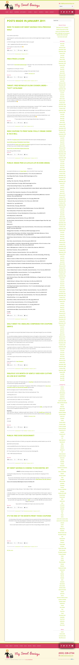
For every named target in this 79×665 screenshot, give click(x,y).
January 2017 (62, 197)
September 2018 (62, 157)
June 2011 (62, 329)
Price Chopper (62, 550)
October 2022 (62, 77)
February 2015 (62, 242)
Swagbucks (62, 603)
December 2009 (62, 364)
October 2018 (62, 155)
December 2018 (62, 151)
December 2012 (62, 293)
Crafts (62, 436)
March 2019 (62, 146)
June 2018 (62, 163)
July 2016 (62, 209)
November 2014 (62, 248)
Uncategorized (17, 80)
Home (6, 12)
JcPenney (62, 509)
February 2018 (62, 171)
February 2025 (62, 47)
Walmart (62, 623)
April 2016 (62, 214)
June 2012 (62, 305)
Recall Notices (62, 562)
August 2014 (62, 254)
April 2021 (62, 96)
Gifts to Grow (62, 481)
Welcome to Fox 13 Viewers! (62, 27)
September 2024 (62, 51)
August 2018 (62, 159)
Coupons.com (16, 139)
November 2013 (62, 272)
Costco (62, 420)
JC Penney (62, 505)
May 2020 (62, 118)
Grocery (62, 487)
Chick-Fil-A (62, 416)
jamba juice (62, 501)
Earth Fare (62, 457)
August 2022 (62, 79)
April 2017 (62, 191)
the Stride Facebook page (20, 64)
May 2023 (62, 69)
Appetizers (62, 394)
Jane (62, 503)
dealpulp (25, 430)
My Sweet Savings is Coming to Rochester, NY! (28, 468)
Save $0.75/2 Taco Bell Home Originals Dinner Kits (18, 148)
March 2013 (62, 287)
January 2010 (62, 362)
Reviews (62, 573)
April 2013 (62, 285)
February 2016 (62, 218)
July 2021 (62, 92)
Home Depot (62, 495)
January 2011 (62, 338)
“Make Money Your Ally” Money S (43, 479)
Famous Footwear (62, 471)
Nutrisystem (62, 538)
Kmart (62, 514)
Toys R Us (62, 611)
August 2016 (62, 207)
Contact (52, 12)
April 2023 (62, 71)
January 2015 (62, 244)
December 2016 (62, 199)
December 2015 (62, 222)
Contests (62, 418)
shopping (62, 581)
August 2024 (62, 53)
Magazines (62, 528)
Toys (62, 609)
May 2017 (62, 189)
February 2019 (62, 148)
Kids (62, 512)
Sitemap (26, 659)
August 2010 (62, 348)
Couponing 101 (62, 430)
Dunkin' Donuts (62, 455)
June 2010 (62, 352)
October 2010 (62, 344)
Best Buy (62, 406)
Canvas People (62, 414)
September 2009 (62, 370)
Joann (62, 510)
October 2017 (62, 179)
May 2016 (62, 212)
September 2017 (62, 181)
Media (46, 12)
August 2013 (62, 277)
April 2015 (62, 238)
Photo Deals (62, 544)
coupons (62, 432)
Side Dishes (62, 583)
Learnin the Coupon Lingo (62, 520)
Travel (62, 613)
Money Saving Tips (62, 532)
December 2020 (62, 104)
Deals (62, 444)
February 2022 (62, 83)
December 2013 (62, 270)
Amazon (62, 386)
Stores (30, 12)
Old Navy (62, 540)
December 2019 (62, 128)
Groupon (62, 491)
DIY (62, 451)
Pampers (62, 542)
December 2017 (62, 175)
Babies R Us (62, 398)
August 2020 (62, 112)
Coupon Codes (62, 424)
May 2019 (62, 142)
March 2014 (62, 264)
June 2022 (62, 81)
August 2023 (62, 65)
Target (25, 126)
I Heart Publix (23, 171)
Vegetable (62, 617)
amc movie (62, 390)
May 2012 (62, 307)
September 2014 (62, 252)
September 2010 (62, 346)
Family (62, 469)
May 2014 (62, 260)
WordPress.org (62, 637)
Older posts (10, 550)
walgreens (62, 621)
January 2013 (62, 291)
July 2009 (62, 374)
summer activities (62, 599)
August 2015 (62, 230)
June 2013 (62, 281)
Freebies (25, 80)
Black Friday (62, 408)
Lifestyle (62, 522)
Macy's (62, 526)
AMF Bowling (62, 392)
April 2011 (62, 333)
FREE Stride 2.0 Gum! (16, 59)
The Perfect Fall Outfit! (62, 36)
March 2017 (62, 193)
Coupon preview (62, 426)
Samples (62, 577)
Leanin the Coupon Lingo (62, 518)
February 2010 (62, 360)
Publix (25, 463)
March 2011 (62, 334)
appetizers (62, 396)
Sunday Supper (62, 601)
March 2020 (62, 122)
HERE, (41, 406)
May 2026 (62, 43)
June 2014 (62, 258)
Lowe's (62, 524)
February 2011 (62, 336)
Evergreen (62, 465)
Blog (35, 12)
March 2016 (62, 216)
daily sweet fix (26, 368)
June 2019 (62, 140)
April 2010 (62, 356)
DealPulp (31, 382)
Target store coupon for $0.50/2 (22, 144)
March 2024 (62, 59)
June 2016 (62, 210)
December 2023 (62, 61)
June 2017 (62, 187)
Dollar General (62, 453)
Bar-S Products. (19, 361)
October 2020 (62, 108)
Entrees (62, 463)
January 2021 (62, 102)
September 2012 (62, 299)
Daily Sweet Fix (62, 440)
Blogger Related (62, 412)
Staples (62, 591)
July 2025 (62, 45)
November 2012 (62, 295)
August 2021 (62, 90)
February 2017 (62, 195)
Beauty (62, 404)
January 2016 (62, 220)
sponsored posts (62, 589)
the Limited (62, 607)
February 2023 (62, 75)
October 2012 (62, 297)
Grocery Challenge (62, 489)
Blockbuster (62, 410)
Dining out (62, 449)
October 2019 (62, 132)
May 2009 (62, 378)
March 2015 (62, 240)
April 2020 (62, 120)
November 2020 (62, 106)
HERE (29, 500)
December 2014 (62, 246)
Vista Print (62, 619)
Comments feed (62, 635)
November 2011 (62, 319)
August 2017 (62, 183)
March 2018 (62, 169)
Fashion (62, 473)
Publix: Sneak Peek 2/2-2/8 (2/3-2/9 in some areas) (28, 163)
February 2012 (62, 313)
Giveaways (62, 485)
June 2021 (62, 94)
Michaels (62, 530)
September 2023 (62, 63)
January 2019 (62, 149)
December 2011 (62, 317)
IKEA (62, 499)
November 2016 (62, 201)
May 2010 (62, 354)
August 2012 (62, 301)
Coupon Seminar (62, 428)
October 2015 (62, 226)
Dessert (62, 448)
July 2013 (62, 279)
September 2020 (62, 110)
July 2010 (62, 350)
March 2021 (62, 98)
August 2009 (62, 372)
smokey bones (62, 587)
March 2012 (62, 311)
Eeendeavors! (31, 73)
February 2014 (62, 266)
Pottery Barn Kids (62, 548)
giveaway (62, 483)
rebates (62, 560)
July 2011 (62, 327)
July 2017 (62, 185)
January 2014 (62, 268)
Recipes (41, 12)
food (62, 477)
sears (62, 579)
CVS (62, 438)
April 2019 (62, 144)
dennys (62, 446)
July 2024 (62, 55)
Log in (62, 631)
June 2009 (62, 376)
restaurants (62, 570)
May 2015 (62, 236)
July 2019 (62, 138)
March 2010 (62, 358)
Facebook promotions (62, 467)
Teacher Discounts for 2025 (62, 29)
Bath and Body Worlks (62, 402)
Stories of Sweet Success (62, 597)
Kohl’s (62, 516)
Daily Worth (62, 442)
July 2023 (62, 67)
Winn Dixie (62, 625)
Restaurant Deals (62, 568)
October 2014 (62, 250)
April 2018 (62, 167)
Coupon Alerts (62, 422)
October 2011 (62, 321)
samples (28, 80)
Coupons (16, 12)
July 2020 (62, 114)
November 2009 (62, 366)
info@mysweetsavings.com (67, 3)
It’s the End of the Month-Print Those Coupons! (29, 516)
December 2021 (62, 85)
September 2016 (62, 205)
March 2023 (62, 73)
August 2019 (62, 136)
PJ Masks (62, 546)
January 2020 (62, 126)
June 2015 (62, 234)
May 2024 (62, 57)
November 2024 (62, 49)
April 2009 (62, 380)
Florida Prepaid (62, 475)
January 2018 (62, 173)
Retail (62, 571)
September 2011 (62, 323)
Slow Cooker (62, 585)
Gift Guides (23, 12)
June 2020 (62, 116)
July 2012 (62, 303)
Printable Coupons (27, 158)
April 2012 (62, 309)
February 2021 (62, 100)
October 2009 (62, 368)
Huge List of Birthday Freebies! (62, 31)
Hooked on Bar (32, 416)
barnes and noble (62, 400)
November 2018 (62, 153)
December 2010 (62, 340)
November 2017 (62, 177)
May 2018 (62, 165)
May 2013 (62, 283)
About (11, 12)
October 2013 (62, 273)
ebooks (62, 459)
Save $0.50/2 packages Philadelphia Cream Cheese (18, 142)
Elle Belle (62, 461)
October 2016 (62, 203)
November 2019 (62, 130)
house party (62, 497)
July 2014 (62, 256)
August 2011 (62, 325)
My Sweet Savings (18, 53)
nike (62, 536)
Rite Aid (62, 575)
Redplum (62, 566)
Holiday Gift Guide (62, 493)
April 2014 (62, 262)
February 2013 (62, 289)
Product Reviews (62, 554)
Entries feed (62, 633)
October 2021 (62, 87)
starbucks (62, 593)
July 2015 (62, 232)
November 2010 (62, 342)
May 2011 (62, 331)
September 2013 (62, 275)
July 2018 (62, 161)
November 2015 (62, 224)
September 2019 (62, 134)
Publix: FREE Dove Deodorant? (20, 435)
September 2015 (62, 228)
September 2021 (62, 88)
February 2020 (62, 124)
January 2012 (62, 315)
